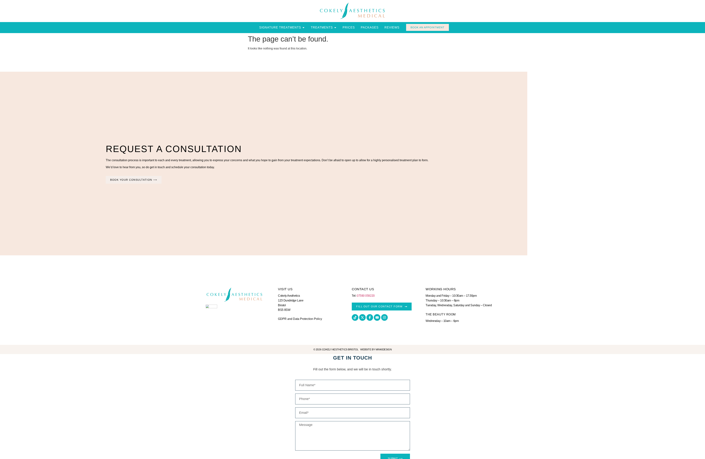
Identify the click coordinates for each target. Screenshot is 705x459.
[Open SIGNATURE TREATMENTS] (303, 27)
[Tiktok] (355, 317)
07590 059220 (366, 295)
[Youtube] (377, 317)
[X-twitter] (362, 317)
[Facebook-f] (369, 317)
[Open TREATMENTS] (335, 27)
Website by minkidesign (376, 349)
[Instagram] (384, 317)
